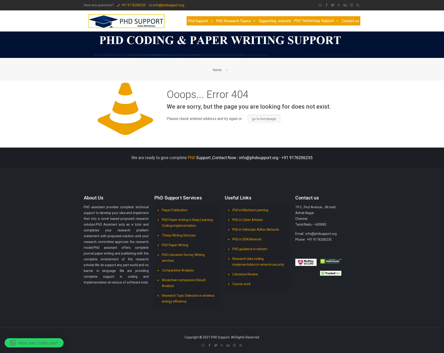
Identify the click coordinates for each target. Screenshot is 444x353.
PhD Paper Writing (175, 245)
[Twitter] (332, 5)
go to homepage (264, 119)
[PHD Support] (126, 20)
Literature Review (245, 274)
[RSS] (357, 5)
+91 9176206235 (133, 5)
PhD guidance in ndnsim (249, 249)
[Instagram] (351, 5)
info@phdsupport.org (168, 5)
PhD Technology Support (314, 21)
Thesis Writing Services (179, 235)
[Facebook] (326, 5)
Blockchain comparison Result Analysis (184, 283)
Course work (241, 284)
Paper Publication (175, 210)
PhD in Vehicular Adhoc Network (255, 229)
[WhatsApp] (320, 5)
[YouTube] (339, 5)
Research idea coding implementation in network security (258, 261)
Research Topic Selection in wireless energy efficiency (188, 298)
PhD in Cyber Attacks (247, 220)
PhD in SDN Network (247, 239)
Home (217, 70)
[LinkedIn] (345, 5)
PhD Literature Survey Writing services (183, 257)
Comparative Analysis (178, 270)
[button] (34, 342)
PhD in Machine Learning (250, 210)
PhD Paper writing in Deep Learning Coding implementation (187, 222)
